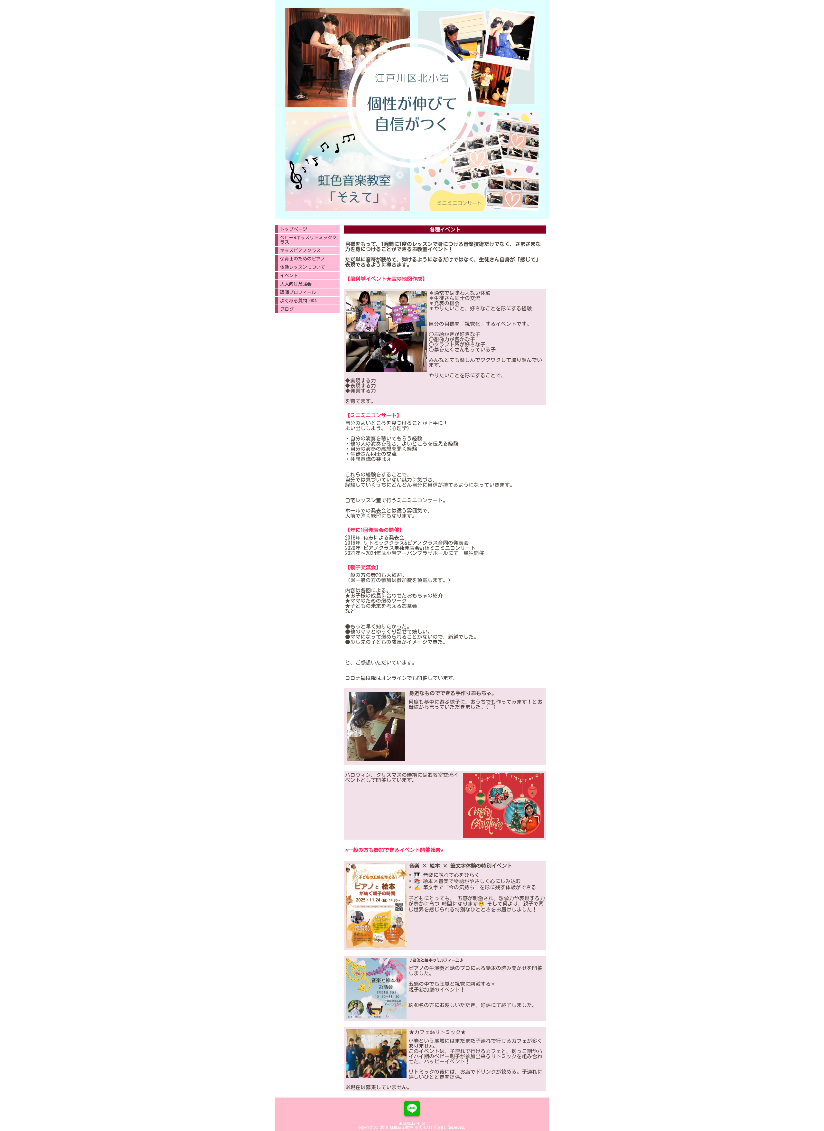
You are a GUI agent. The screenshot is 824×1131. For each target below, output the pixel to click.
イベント (289, 275)
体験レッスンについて (302, 267)
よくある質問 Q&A (298, 300)
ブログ (287, 309)
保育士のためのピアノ (302, 259)
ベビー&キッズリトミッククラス (308, 239)
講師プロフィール (298, 292)
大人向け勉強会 (296, 284)
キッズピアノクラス (300, 250)
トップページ (293, 229)
